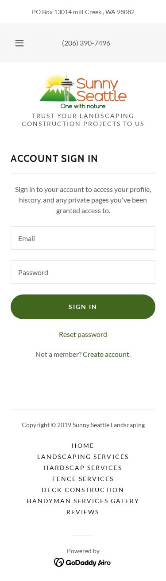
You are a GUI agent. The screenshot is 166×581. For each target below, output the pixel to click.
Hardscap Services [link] (83, 467)
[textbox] (83, 238)
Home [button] (83, 445)
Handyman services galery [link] (83, 501)
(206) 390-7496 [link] (86, 42)
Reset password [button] (83, 334)
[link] (83, 90)
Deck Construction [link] (83, 489)
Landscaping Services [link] (82, 456)
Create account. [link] (107, 354)
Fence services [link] (83, 478)
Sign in (83, 306)
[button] (19, 43)
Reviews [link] (82, 512)
